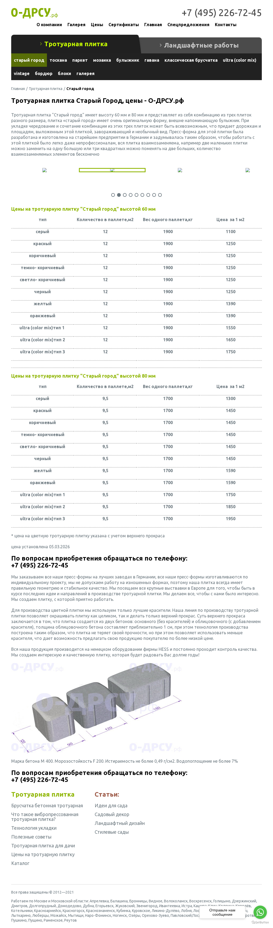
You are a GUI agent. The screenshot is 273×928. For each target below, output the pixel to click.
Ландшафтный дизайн (120, 823)
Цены (97, 24)
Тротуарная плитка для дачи (43, 845)
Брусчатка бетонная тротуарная (47, 805)
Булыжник (127, 60)
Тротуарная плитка (45, 89)
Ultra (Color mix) (239, 60)
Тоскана (58, 60)
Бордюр (44, 73)
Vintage (22, 73)
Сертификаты (124, 24)
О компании (49, 24)
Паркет (80, 60)
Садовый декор (112, 814)
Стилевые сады (112, 832)
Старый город (29, 60)
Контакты (225, 24)
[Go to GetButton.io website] (260, 922)
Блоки (64, 73)
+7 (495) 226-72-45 (222, 12)
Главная (153, 24)
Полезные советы (31, 836)
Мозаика (102, 60)
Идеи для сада (111, 805)
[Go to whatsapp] (260, 912)
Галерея (76, 24)
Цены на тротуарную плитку (43, 854)
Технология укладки (34, 828)
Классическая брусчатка (191, 60)
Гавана (151, 60)
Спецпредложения (188, 24)
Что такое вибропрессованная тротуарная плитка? (44, 817)
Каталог (20, 863)
